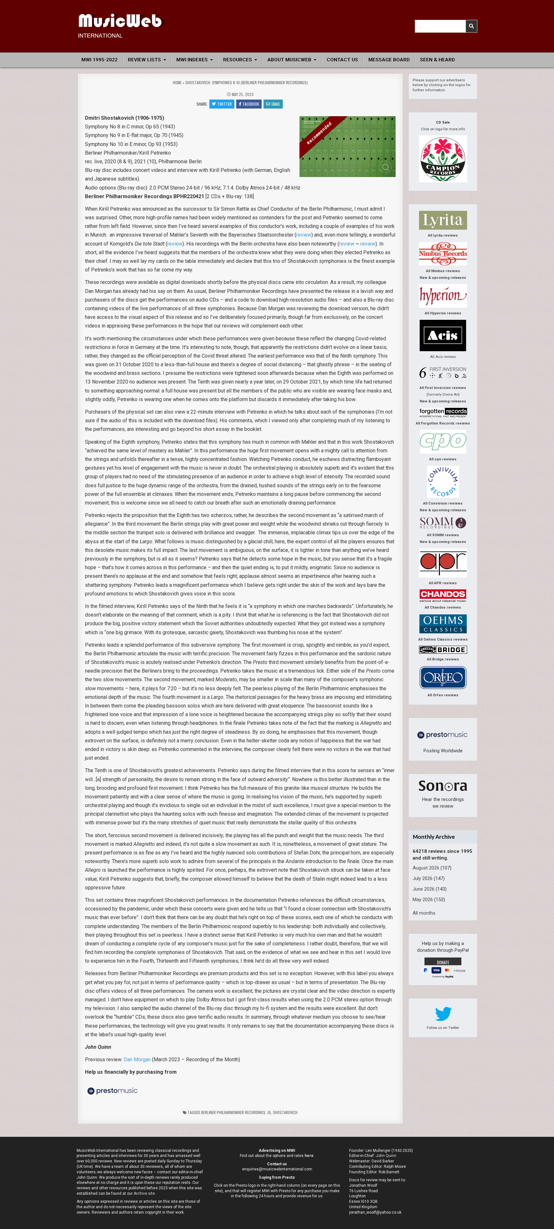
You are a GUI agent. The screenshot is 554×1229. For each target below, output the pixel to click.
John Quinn (386, 1155)
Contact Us (342, 60)
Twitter (224, 104)
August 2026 (426, 868)
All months (424, 913)
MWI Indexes (192, 60)
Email (276, 104)
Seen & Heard (437, 60)
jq (269, 1112)
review (303, 235)
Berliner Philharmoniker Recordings (233, 1112)
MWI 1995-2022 (99, 60)
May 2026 (423, 899)
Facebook (251, 104)
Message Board (389, 60)
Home (177, 82)
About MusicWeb (289, 60)
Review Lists (144, 60)
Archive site (144, 1193)
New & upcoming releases (443, 278)
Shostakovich (285, 1112)
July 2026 (422, 878)
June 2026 (423, 889)
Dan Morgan (137, 1059)
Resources (237, 60)
